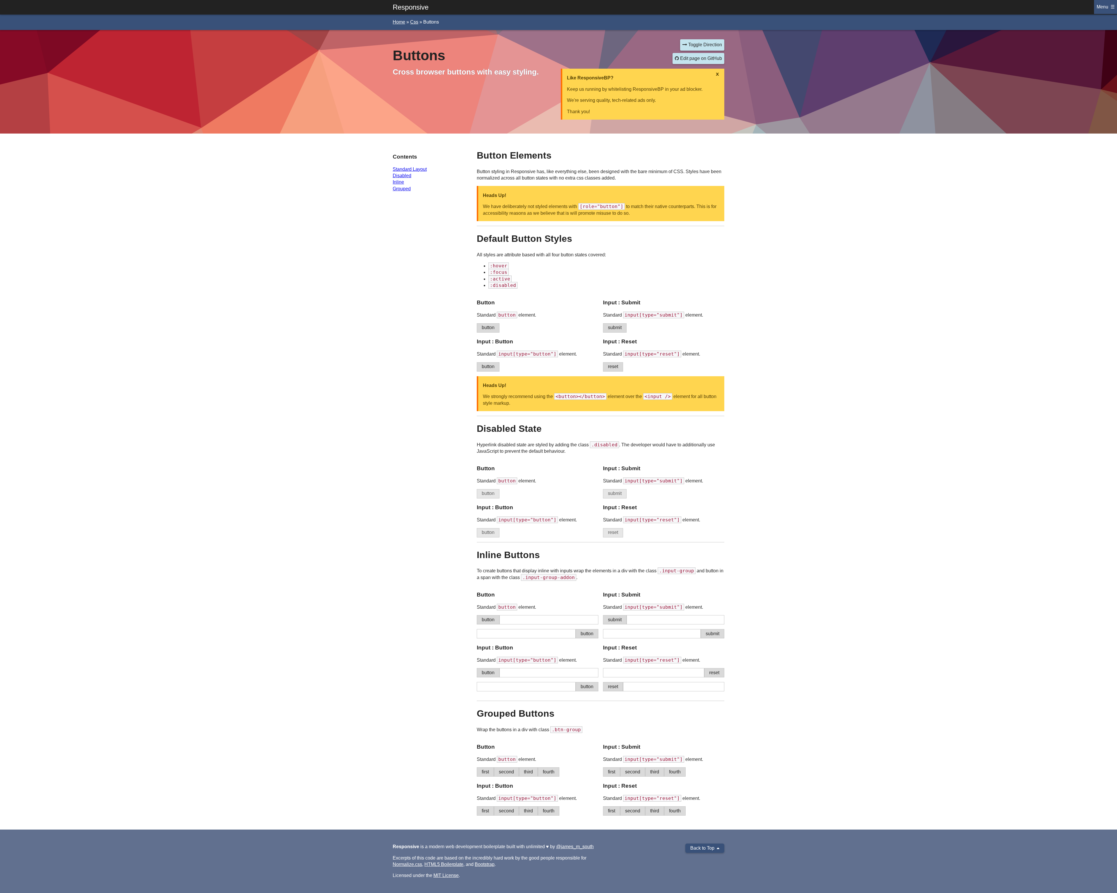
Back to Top (702, 848)
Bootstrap (485, 864)
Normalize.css (407, 864)
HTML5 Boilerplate (443, 864)
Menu (1102, 6)
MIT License (446, 875)
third (528, 771)
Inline (398, 182)
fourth (548, 771)
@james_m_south (575, 846)
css (414, 21)
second (506, 771)
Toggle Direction (704, 44)
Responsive (410, 7)
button (488, 327)
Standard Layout (410, 169)
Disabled (402, 175)
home (399, 21)
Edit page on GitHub (700, 58)
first (485, 771)
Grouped (402, 188)
